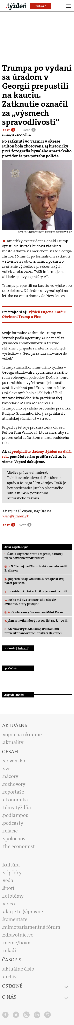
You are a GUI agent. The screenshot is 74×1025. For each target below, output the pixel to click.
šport (9, 888)
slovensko (14, 760)
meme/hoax (16, 942)
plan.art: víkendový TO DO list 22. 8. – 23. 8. (36, 621)
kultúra (11, 865)
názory (10, 776)
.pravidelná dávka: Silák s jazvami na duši (36, 591)
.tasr (6, 130)
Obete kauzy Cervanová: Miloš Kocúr (35, 612)
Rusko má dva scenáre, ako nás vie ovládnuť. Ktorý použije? (30, 602)
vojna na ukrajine (22, 734)
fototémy (13, 896)
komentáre (15, 919)
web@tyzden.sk (15, 516)
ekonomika (15, 799)
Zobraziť (23, 648)
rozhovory (14, 784)
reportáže (13, 792)
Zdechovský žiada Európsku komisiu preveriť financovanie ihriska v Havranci (33, 631)
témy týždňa (17, 807)
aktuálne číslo (18, 969)
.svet (26, 130)
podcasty (13, 823)
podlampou (16, 815)
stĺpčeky (12, 872)
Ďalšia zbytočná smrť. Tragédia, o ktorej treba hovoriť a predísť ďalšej (33, 556)
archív (10, 976)
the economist (19, 846)
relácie (10, 831)
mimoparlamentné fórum (31, 927)
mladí (9, 950)
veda (8, 880)
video (9, 903)
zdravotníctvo (18, 935)
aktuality (13, 742)
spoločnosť (15, 838)
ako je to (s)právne (23, 911)
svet (7, 768)
